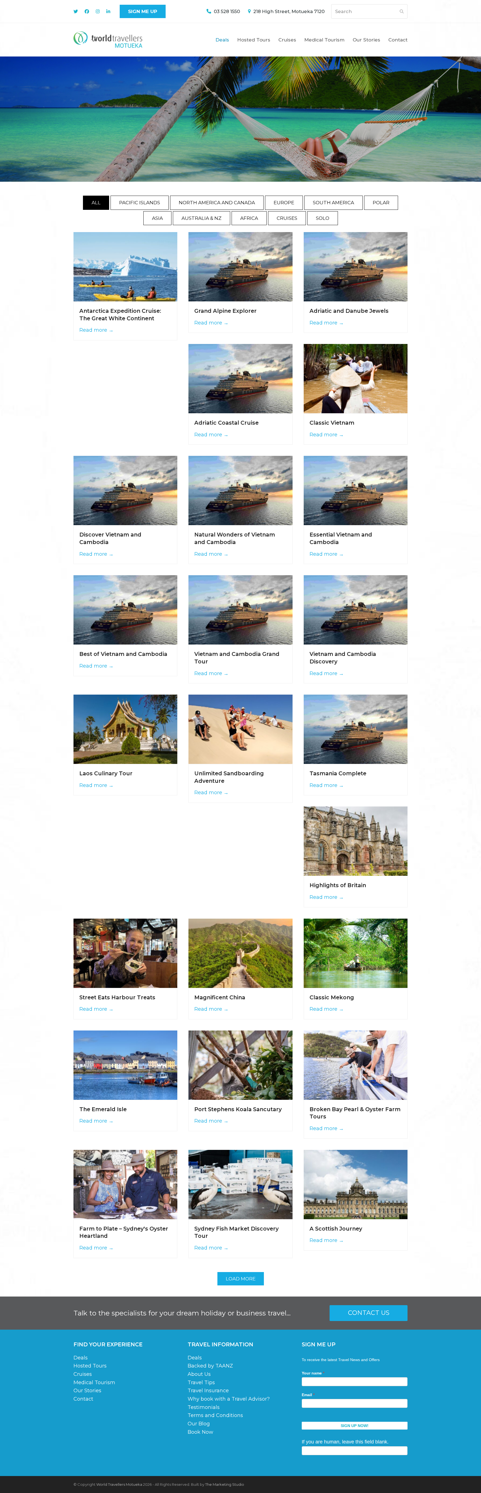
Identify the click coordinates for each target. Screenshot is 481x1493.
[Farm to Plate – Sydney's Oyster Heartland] (125, 1184)
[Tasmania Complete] (356, 729)
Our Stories (87, 1391)
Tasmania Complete (338, 773)
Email (308, 1395)
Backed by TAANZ (210, 1366)
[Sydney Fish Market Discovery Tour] (240, 1184)
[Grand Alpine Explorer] (240, 266)
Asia (157, 218)
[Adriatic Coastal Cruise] (240, 378)
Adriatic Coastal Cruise (226, 422)
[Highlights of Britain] (356, 841)
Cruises (287, 218)
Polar (381, 202)
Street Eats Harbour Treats (117, 997)
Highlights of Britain (338, 885)
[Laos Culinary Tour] (125, 729)
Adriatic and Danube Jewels (349, 311)
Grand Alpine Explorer (225, 311)
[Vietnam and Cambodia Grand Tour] (240, 610)
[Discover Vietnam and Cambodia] (125, 490)
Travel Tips (201, 1382)
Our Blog (199, 1424)
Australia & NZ (201, 218)
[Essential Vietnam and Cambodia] (356, 490)
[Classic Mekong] (356, 953)
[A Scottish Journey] (356, 1184)
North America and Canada (217, 202)
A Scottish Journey (336, 1228)
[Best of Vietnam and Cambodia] (125, 610)
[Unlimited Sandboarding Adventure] (240, 729)
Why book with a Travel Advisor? (229, 1399)
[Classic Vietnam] (356, 378)
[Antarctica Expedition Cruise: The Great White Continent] (125, 266)
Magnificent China (219, 997)
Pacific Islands (139, 202)
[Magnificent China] (240, 953)
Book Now (200, 1432)
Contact (83, 1399)
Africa (249, 218)
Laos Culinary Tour (105, 773)
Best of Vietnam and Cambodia (123, 654)
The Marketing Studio (224, 1484)
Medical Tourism (94, 1382)
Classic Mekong (332, 997)
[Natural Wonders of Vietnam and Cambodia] (240, 490)
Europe (284, 202)
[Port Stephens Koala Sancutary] (240, 1065)
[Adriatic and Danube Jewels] (356, 266)
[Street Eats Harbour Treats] (125, 953)
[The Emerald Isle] (125, 1065)
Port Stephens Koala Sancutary (238, 1109)
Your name (313, 1373)
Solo (322, 218)
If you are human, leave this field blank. (345, 1442)
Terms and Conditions (215, 1415)
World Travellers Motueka (119, 1484)
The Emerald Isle (103, 1109)
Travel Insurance (208, 1391)
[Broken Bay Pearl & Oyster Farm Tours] (356, 1065)
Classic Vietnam (332, 422)
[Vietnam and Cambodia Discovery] (356, 610)
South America (333, 202)
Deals (80, 1357)
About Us (199, 1374)
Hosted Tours (90, 1366)
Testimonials (204, 1407)
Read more (96, 330)
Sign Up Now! (355, 1425)
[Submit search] (402, 11)
